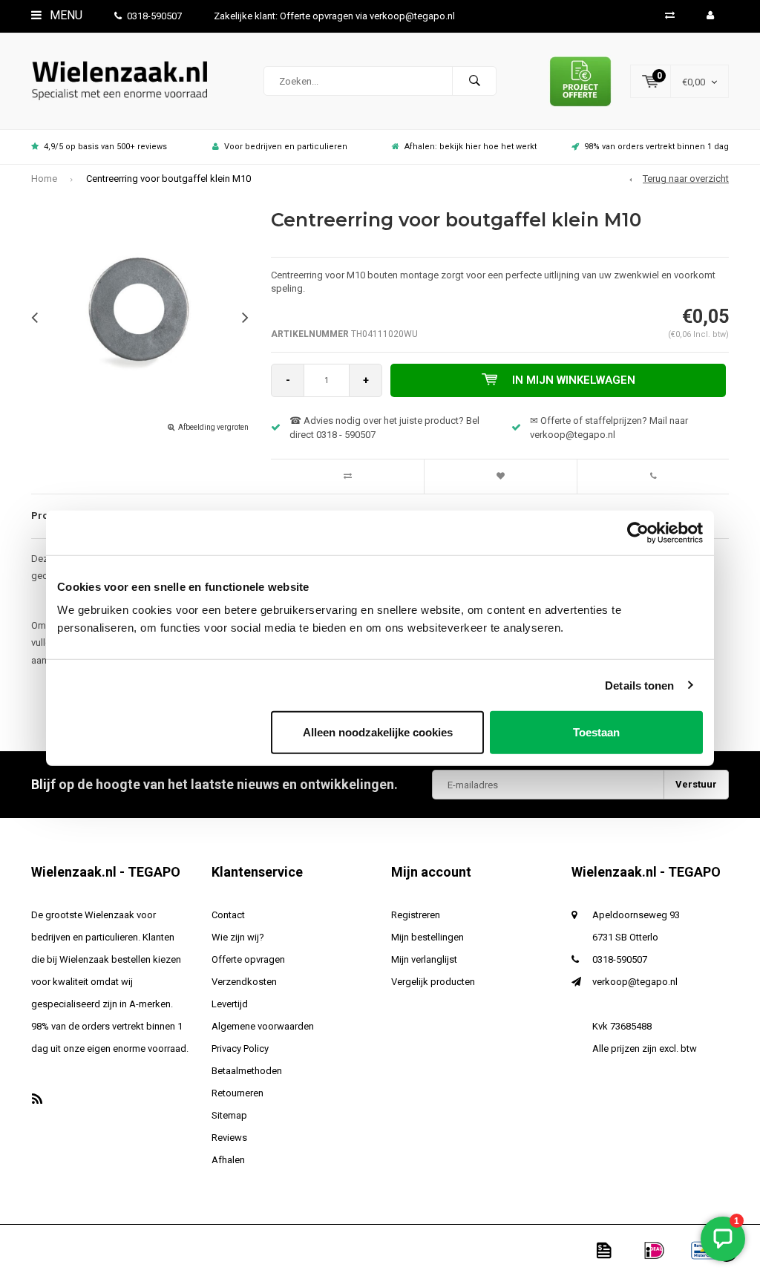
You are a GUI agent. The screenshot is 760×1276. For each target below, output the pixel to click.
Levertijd (230, 1004)
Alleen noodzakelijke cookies (378, 732)
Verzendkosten (244, 981)
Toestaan (596, 732)
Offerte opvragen (248, 959)
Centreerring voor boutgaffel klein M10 (168, 178)
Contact (228, 914)
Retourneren (237, 1093)
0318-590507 (154, 16)
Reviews (229, 1137)
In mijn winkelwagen (573, 380)
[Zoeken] (474, 81)
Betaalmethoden (247, 1070)
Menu (64, 15)
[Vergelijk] (670, 15)
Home (44, 178)
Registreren (415, 914)
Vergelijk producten (433, 981)
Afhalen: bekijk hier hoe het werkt (470, 146)
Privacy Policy (240, 1048)
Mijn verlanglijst (424, 959)
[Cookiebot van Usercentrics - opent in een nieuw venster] (638, 532)
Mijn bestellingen (427, 937)
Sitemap (229, 1115)
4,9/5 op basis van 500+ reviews (105, 146)
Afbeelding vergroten (213, 427)
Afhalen (228, 1159)
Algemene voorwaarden (263, 1026)
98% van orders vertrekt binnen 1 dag (656, 146)
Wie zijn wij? (238, 937)
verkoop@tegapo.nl (635, 981)
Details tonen (639, 684)
